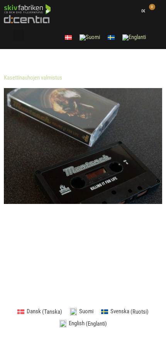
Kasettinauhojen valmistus (33, 77)
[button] (18, 35)
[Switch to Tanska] (68, 37)
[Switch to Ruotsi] (111, 37)
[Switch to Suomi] (90, 37)
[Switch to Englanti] (134, 37)
